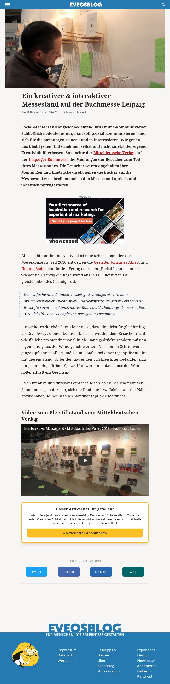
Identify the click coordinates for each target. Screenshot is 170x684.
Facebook (68, 572)
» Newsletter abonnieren (85, 532)
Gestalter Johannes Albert (117, 262)
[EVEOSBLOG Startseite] (86, 4)
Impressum (67, 650)
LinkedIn (101, 572)
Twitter (36, 572)
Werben (64, 660)
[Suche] (163, 4)
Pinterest (144, 676)
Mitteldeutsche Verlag (114, 152)
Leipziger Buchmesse (48, 159)
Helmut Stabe (33, 268)
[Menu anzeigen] (7, 4)
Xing (133, 572)
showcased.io (108, 671)
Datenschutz (68, 655)
